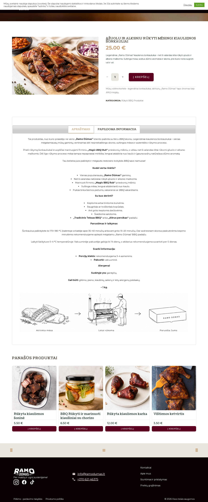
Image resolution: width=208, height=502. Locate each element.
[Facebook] (24, 482)
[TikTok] (32, 482)
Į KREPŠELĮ (34, 428)
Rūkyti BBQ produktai (132, 100)
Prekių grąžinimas (150, 485)
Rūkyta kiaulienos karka (127, 414)
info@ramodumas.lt (91, 474)
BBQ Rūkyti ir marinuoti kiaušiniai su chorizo (80, 416)
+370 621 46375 (87, 479)
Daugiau (188, 5)
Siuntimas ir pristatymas (153, 479)
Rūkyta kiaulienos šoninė (29, 416)
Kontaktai (145, 467)
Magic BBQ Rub (105, 182)
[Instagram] (16, 482)
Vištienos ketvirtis (169, 414)
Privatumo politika (55, 499)
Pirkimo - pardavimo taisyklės (27, 499)
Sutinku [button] (199, 5)
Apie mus (145, 473)
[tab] (81, 129)
